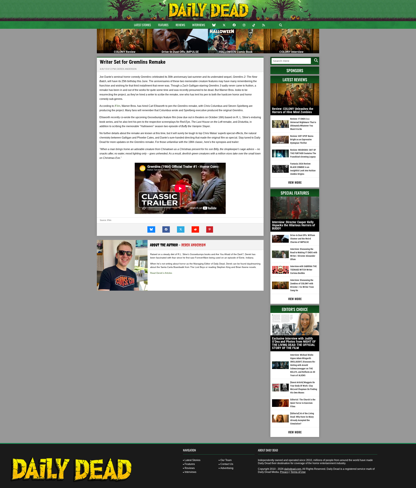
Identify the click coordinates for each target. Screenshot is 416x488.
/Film (117, 106)
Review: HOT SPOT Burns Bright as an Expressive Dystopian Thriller (301, 139)
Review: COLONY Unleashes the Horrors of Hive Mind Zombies (292, 110)
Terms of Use (298, 472)
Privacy (284, 472)
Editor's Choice (295, 309)
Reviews (180, 25)
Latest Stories (142, 25)
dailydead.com (292, 469)
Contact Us (226, 464)
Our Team (226, 460)
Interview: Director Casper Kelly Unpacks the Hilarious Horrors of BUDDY (293, 225)
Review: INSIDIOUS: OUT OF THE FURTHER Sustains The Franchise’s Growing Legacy (303, 153)
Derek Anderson (126, 69)
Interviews (198, 25)
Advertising (226, 468)
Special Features (295, 193)
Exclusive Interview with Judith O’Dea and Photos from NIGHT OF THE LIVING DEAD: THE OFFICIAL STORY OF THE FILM (294, 343)
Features (163, 25)
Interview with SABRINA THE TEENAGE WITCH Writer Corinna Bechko (303, 269)
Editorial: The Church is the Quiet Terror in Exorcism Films (302, 403)
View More (295, 182)
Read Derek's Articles (161, 273)
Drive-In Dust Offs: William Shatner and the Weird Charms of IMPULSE (302, 238)
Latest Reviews (295, 79)
